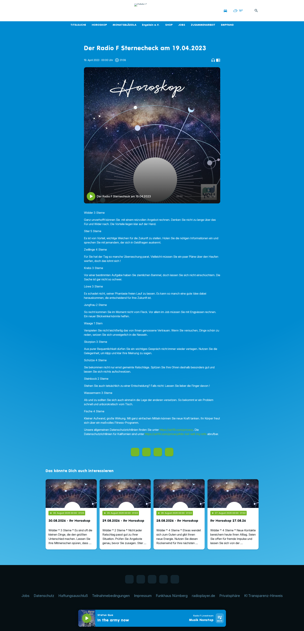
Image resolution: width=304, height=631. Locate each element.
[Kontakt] (77, 10)
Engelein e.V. (151, 24)
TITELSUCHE (78, 24)
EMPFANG (227, 24)
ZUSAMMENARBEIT (203, 24)
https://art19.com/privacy (176, 429)
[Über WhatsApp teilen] (158, 452)
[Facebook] (49, 10)
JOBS (181, 24)
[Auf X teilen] (146, 452)
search (256, 11)
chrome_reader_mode (218, 60)
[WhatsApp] (56, 10)
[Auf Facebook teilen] (135, 452)
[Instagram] (63, 10)
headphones (213, 60)
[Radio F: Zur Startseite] (152, 11)
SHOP (169, 24)
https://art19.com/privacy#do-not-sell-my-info (176, 434)
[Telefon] (70, 10)
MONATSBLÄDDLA (124, 24)
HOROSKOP (99, 24)
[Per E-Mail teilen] (169, 452)
